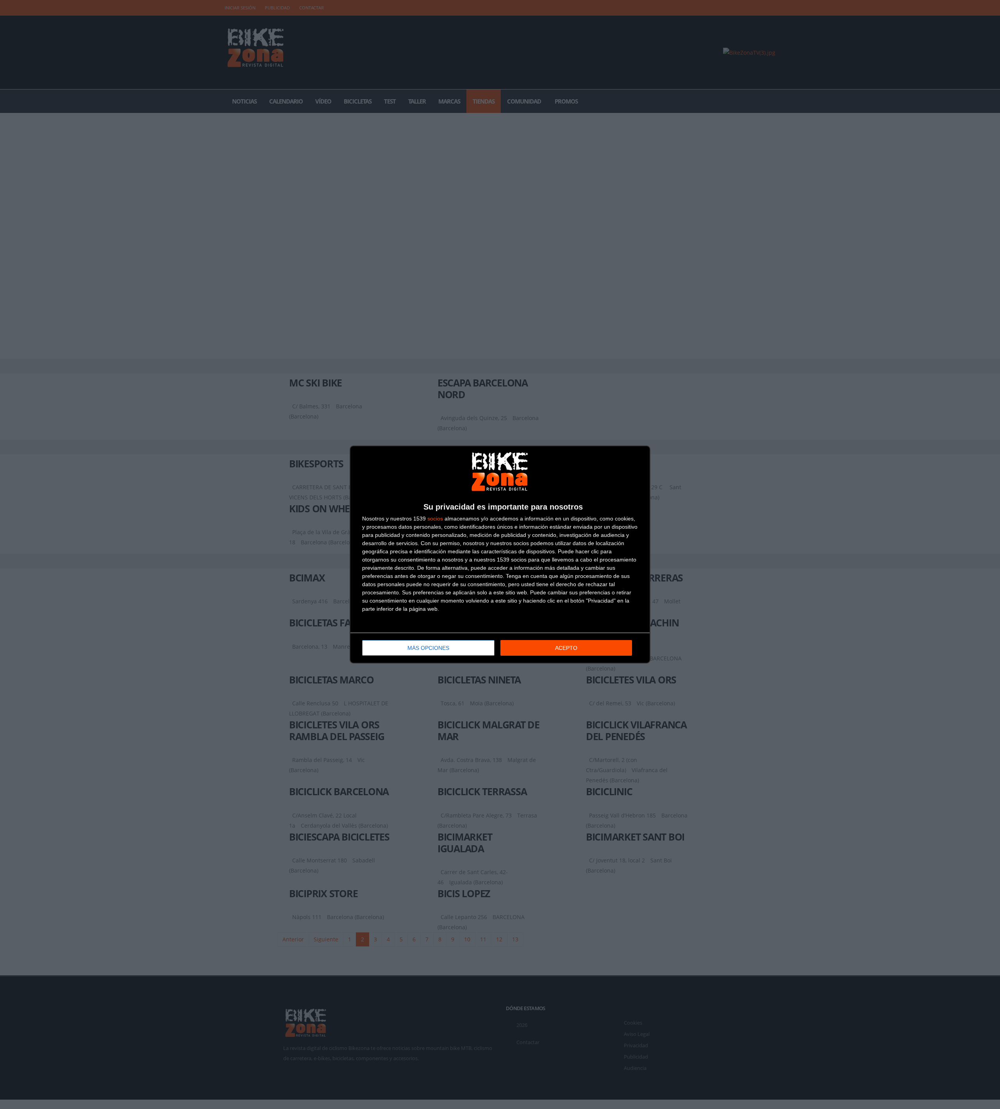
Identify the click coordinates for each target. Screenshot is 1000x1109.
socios (435, 518)
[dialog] (500, 554)
